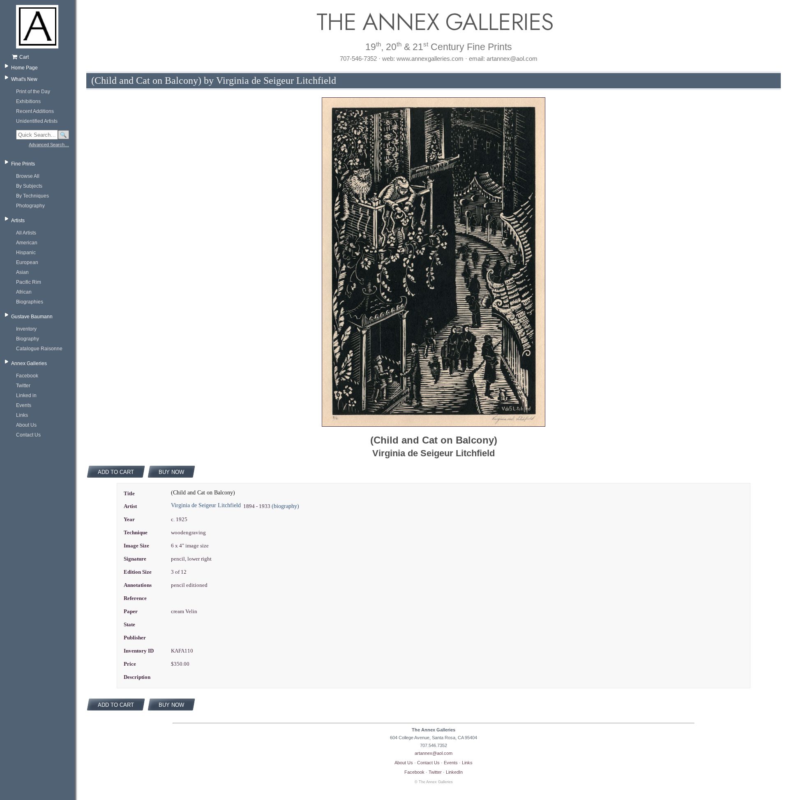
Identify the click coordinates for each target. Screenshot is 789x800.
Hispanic (26, 252)
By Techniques (32, 196)
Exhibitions (28, 101)
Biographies (29, 302)
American (26, 243)
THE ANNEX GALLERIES (433, 22)
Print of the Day (33, 91)
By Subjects (29, 186)
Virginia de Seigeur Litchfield (206, 505)
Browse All (27, 176)
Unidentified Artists (37, 121)
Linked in (26, 395)
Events (23, 405)
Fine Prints (23, 164)
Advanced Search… (49, 144)
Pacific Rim (28, 282)
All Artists (26, 233)
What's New (24, 79)
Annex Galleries (29, 363)
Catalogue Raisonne (39, 349)
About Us (26, 425)
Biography (27, 339)
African (24, 292)
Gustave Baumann (32, 317)
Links (22, 415)
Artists (18, 220)
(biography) (285, 506)
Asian (22, 272)
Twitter (23, 386)
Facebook (27, 376)
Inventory (26, 329)
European (27, 262)
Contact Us (28, 435)
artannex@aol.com (433, 753)
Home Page (24, 68)
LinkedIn (454, 772)
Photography (30, 206)
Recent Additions (35, 111)
